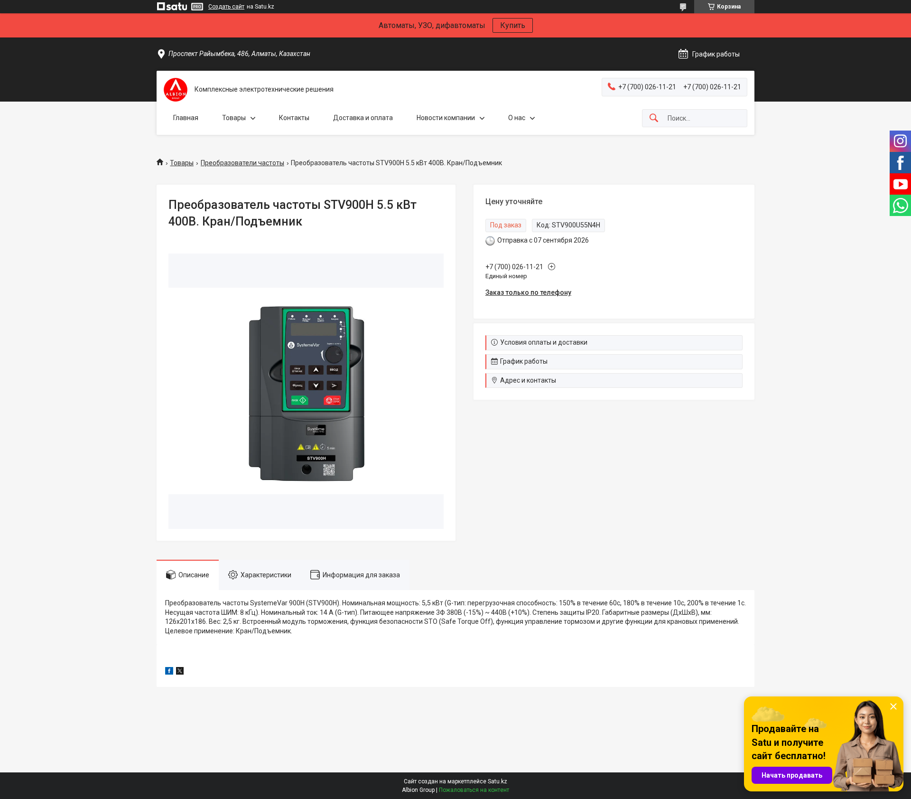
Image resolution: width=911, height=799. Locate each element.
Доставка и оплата (363, 118)
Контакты (294, 118)
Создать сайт (226, 6)
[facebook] (169, 672)
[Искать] (653, 118)
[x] (180, 672)
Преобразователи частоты (242, 163)
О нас (516, 118)
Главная (185, 118)
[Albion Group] (175, 90)
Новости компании (446, 118)
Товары (234, 118)
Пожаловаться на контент (474, 790)
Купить (512, 25)
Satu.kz (497, 781)
